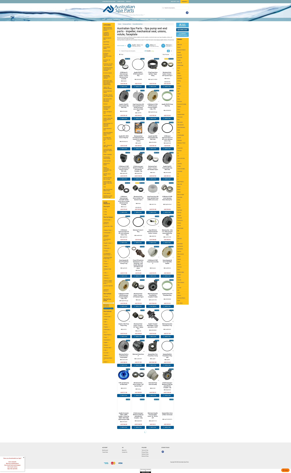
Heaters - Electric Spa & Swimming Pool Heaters (108, 119)
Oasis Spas (179, 197)
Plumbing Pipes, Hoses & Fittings (107, 158)
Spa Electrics (180, 246)
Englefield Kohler (180, 114)
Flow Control (180, 122)
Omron (178, 199)
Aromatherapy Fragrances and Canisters (107, 77)
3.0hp (105, 214)
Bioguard (179, 75)
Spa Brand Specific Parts (107, 38)
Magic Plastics (108, 334)
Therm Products (180, 282)
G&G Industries (180, 124)
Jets (104, 142)
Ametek (179, 52)
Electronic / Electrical (106, 236)
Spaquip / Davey (108, 230)
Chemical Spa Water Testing (108, 92)
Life (178, 173)
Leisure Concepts (181, 168)
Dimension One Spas (181, 104)
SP (177, 241)
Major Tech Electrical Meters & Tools (108, 190)
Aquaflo (107, 314)
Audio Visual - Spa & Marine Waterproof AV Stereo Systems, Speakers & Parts (108, 82)
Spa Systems (107, 339)
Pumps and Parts (107, 161)
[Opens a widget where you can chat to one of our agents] (285, 470)
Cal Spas (179, 86)
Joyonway (179, 163)
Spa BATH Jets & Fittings (107, 174)
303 (178, 42)
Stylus (178, 269)
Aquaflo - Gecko (108, 243)
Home (103, 19)
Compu (178, 93)
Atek (178, 70)
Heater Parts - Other (108, 227)
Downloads (126, 19)
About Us (109, 19)
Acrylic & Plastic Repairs (107, 48)
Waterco (106, 275)
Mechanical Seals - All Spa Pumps (108, 258)
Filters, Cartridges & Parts (108, 112)
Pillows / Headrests (108, 154)
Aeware (179, 47)
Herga (178, 132)
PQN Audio (179, 217)
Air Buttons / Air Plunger (107, 61)
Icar (178, 145)
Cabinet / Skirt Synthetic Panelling (108, 88)
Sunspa (179, 277)
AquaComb (179, 57)
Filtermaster (107, 248)
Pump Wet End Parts (107, 240)
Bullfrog (179, 80)
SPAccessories (180, 254)
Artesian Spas (108, 219)
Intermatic (179, 150)
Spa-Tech (179, 251)
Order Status (120, 1)
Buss (178, 83)
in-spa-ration (180, 148)
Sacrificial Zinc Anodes (107, 164)
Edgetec (107, 327)
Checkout (184, 1)
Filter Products (107, 203)
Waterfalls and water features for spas (108, 196)
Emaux (178, 111)
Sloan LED (179, 238)
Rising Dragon (180, 228)
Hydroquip (179, 140)
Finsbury (106, 250)
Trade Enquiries (182, 25)
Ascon (178, 68)
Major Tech (179, 184)
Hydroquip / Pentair (181, 142)
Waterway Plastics (108, 359)
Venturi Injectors (107, 193)
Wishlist (128, 1)
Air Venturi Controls (108, 73)
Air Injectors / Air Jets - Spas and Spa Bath (108, 64)
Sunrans (179, 274)
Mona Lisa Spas (180, 194)
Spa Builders (180, 243)
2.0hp (105, 209)
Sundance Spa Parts (108, 286)
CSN (178, 96)
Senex (178, 233)
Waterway (107, 278)
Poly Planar (179, 210)
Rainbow (179, 223)
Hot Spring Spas (180, 135)
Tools (105, 186)
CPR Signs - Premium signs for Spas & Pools (108, 95)
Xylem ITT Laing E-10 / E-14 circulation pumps (108, 282)
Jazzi (178, 161)
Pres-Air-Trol (179, 220)
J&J (178, 155)
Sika (178, 236)
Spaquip (107, 345)
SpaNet (106, 266)
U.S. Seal (106, 352)
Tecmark (179, 279)
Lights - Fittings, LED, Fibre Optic (108, 146)
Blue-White (179, 78)
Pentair (178, 204)
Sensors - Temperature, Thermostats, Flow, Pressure (107, 169)
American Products (181, 49)
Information (117, 19)
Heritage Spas (108, 232)
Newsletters (153, 19)
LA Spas (179, 166)
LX (105, 332)
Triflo (106, 272)
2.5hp (105, 211)
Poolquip (179, 215)
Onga (106, 261)
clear (112, 308)
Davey (106, 324)
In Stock (107, 296)
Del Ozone (179, 101)
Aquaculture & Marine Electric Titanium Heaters (108, 134)
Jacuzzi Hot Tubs (181, 158)
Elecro (178, 109)
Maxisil (178, 189)
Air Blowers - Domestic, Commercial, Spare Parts (107, 55)
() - (175, 1)
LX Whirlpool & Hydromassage (108, 254)
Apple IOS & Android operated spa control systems (108, 29)
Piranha (106, 263)
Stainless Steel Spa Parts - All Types (108, 178)
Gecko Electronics (181, 127)
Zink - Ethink (179, 303)
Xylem (106, 361)
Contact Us (162, 19)
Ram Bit (179, 225)
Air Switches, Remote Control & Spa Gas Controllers (108, 69)
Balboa (106, 245)
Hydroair (179, 137)
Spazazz (179, 264)
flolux (178, 119)
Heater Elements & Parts (107, 129)
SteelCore (179, 267)
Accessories (106, 44)
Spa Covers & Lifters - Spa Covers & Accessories (108, 100)
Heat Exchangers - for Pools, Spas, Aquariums (108, 125)
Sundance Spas (108, 347)
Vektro (178, 292)
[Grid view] (168, 51)
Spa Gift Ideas (106, 41)
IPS (178, 153)
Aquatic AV (179, 62)
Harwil (178, 130)
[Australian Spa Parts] (118, 8)
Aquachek (179, 55)
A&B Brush (179, 44)
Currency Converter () (182, 34)
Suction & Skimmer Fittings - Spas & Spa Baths (108, 183)
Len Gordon (179, 171)
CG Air (178, 88)
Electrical (105, 104)
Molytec (179, 192)
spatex (178, 261)
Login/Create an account (108, 1)
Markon (179, 186)
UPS (178, 290)
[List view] (171, 51)
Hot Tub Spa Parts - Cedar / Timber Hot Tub (107, 139)
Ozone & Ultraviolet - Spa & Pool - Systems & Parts (108, 150)
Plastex (179, 207)
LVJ (178, 176)
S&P (178, 230)
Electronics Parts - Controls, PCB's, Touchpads (107, 108)
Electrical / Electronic (106, 223)
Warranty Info (144, 19)
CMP (106, 321)
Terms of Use (135, 19)
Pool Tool (179, 212)
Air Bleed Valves (107, 50)
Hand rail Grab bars (107, 115)
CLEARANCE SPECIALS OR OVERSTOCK (106, 34)
